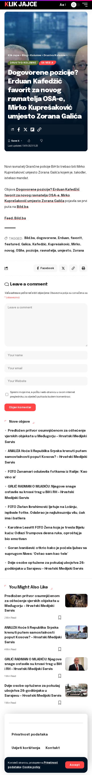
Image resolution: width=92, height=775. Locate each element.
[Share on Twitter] (25, 129)
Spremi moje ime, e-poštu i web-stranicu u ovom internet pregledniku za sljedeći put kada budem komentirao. (42, 394)
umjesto (64, 250)
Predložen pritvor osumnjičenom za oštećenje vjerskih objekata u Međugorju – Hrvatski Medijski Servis (46, 436)
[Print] (83, 268)
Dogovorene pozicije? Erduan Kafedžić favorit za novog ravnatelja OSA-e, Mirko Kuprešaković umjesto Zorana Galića (41, 195)
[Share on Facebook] (18, 129)
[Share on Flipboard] (32, 129)
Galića (26, 244)
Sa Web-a (47, 62)
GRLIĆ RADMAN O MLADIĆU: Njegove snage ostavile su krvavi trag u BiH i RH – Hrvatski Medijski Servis (40, 492)
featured (11, 244)
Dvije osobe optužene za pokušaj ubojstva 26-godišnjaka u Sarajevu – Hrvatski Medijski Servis (32, 691)
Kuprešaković (58, 244)
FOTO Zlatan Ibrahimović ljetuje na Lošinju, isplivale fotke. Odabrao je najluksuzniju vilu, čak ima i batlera (45, 512)
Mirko (75, 244)
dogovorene (46, 238)
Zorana (78, 250)
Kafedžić (39, 244)
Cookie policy (31, 767)
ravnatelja (48, 250)
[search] (54, 4)
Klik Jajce (20, 4)
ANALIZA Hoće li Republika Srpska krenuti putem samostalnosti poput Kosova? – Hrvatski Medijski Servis (46, 456)
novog (9, 250)
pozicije (32, 250)
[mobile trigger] (84, 5)
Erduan (63, 238)
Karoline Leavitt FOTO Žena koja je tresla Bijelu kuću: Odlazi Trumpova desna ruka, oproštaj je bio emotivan (44, 533)
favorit (76, 238)
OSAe (20, 250)
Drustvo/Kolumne (23, 62)
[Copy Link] (39, 129)
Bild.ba (22, 207)
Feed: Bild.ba (15, 218)
